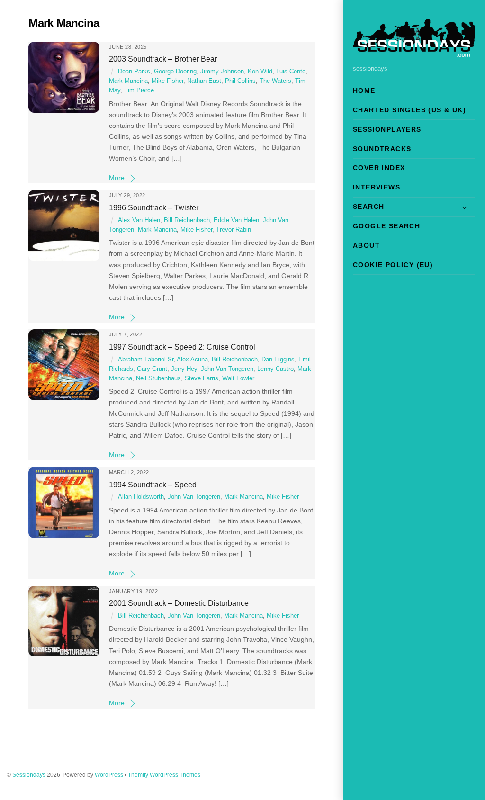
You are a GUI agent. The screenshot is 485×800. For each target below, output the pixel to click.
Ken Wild (260, 71)
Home (364, 90)
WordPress (109, 775)
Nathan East (204, 81)
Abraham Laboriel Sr (145, 359)
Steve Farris (201, 378)
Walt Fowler (238, 378)
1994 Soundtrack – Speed (153, 484)
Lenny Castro (275, 369)
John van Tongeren (227, 369)
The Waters (275, 81)
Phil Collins (240, 81)
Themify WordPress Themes (164, 775)
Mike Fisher (167, 81)
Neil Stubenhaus (158, 378)
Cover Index (379, 167)
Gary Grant (152, 369)
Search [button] (368, 206)
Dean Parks (134, 71)
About (366, 245)
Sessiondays (28, 775)
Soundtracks (382, 149)
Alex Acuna (192, 359)
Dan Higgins (278, 359)
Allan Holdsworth (141, 497)
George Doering (175, 71)
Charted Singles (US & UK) (409, 110)
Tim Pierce (139, 90)
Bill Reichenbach (187, 220)
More (117, 177)
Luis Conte (290, 71)
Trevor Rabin (233, 229)
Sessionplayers (387, 129)
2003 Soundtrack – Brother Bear (163, 58)
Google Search (386, 226)
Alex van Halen (139, 220)
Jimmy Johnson (222, 71)
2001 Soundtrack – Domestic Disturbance (179, 603)
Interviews (376, 187)
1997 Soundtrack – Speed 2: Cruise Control (182, 346)
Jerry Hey (184, 369)
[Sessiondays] (414, 52)
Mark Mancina (128, 81)
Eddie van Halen (236, 220)
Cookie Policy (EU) (393, 265)
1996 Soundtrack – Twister (153, 207)
